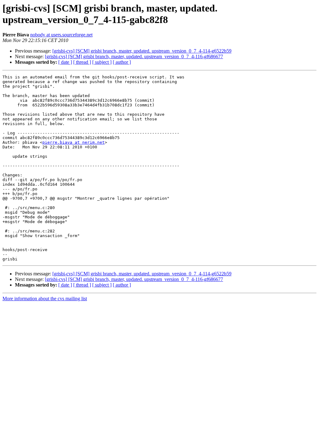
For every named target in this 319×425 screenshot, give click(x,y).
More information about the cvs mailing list (44, 298)
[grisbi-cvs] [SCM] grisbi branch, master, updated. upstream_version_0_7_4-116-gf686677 (134, 56)
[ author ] (122, 62)
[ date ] (65, 62)
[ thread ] (82, 62)
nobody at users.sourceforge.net (61, 34)
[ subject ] (102, 62)
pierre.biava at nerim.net (73, 142)
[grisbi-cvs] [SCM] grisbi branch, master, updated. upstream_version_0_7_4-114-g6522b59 (141, 51)
